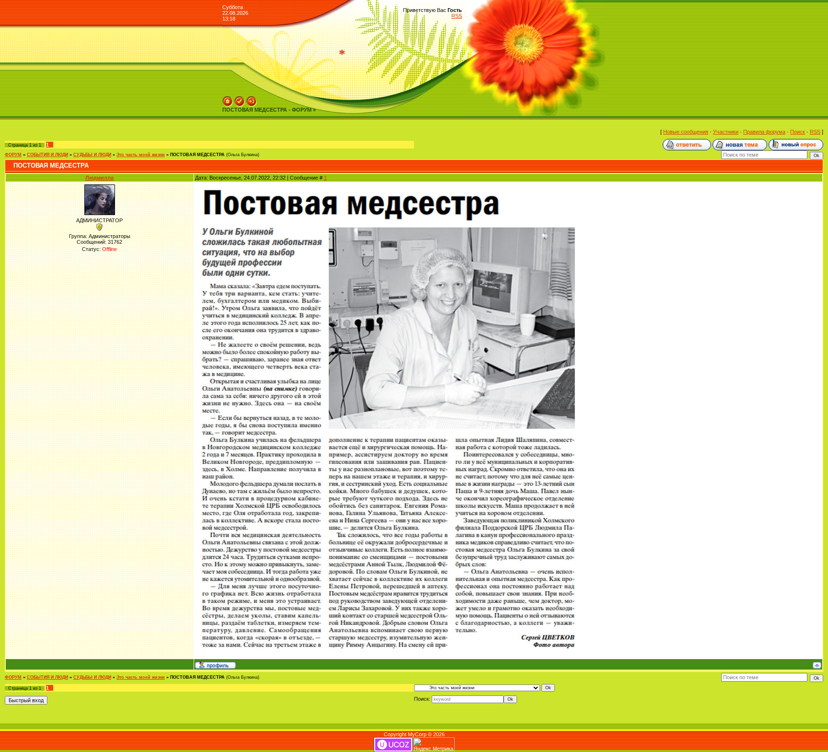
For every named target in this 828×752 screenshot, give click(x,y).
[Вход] (251, 99)
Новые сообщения (685, 132)
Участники (725, 132)
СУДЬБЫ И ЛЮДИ (92, 154)
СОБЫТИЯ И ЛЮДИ (47, 154)
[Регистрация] (239, 99)
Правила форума (764, 132)
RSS (456, 16)
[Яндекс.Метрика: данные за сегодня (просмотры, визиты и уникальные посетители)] (434, 744)
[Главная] (227, 99)
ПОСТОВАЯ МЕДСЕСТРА (197, 154)
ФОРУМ (13, 154)
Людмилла (99, 178)
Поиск (797, 132)
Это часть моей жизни (140, 154)
